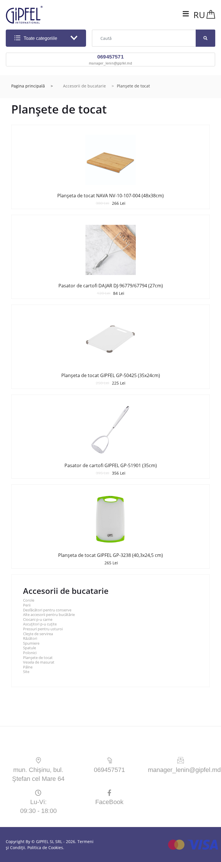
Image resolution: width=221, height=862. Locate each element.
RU (199, 15)
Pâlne (28, 667)
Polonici (30, 652)
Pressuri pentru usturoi (43, 629)
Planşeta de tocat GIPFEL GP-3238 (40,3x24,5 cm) (110, 555)
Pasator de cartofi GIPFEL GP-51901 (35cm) (110, 465)
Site (26, 671)
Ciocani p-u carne (37, 619)
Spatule (29, 647)
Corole (28, 600)
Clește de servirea (38, 633)
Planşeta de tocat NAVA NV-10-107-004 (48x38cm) (110, 195)
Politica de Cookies (45, 847)
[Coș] (211, 15)
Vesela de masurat (38, 662)
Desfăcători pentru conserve (47, 610)
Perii (27, 605)
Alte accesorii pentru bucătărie (49, 614)
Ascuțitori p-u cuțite (40, 624)
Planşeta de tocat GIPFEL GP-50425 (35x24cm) (110, 375)
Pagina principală (28, 86)
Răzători (30, 638)
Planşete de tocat (38, 657)
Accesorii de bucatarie (84, 86)
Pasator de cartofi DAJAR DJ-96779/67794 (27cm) (110, 285)
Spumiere (31, 643)
